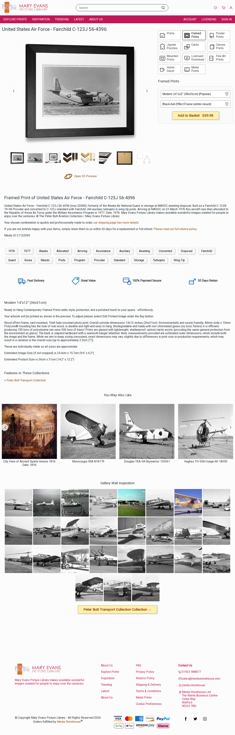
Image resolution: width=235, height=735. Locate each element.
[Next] (146, 90)
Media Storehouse (69, 721)
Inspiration (41, 19)
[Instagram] (205, 721)
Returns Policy (145, 678)
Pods (61, 260)
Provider (99, 260)
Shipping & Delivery (148, 684)
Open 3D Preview (85, 176)
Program (79, 260)
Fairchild (206, 251)
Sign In (226, 19)
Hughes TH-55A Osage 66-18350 (205, 461)
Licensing (209, 19)
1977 (27, 251)
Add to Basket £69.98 (195, 115)
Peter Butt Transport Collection (26, 380)
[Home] (25, 12)
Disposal (186, 251)
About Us (96, 19)
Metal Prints (144, 697)
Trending (62, 19)
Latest (79, 19)
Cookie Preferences (149, 704)
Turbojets (159, 260)
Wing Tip (179, 260)
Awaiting (144, 251)
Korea (28, 260)
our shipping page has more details (116, 222)
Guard (12, 260)
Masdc (45, 260)
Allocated (63, 251)
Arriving (82, 251)
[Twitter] (195, 721)
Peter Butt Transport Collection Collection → (117, 609)
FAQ (138, 665)
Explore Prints (15, 19)
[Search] (163, 8)
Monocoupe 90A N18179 (88, 461)
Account (189, 19)
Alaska (43, 251)
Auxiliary (124, 251)
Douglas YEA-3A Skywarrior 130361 (147, 461)
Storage (139, 260)
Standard (119, 260)
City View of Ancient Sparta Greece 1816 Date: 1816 (29, 463)
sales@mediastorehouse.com (201, 678)
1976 (11, 251)
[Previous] (12, 90)
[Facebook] (186, 721)
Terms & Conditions (148, 691)
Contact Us (185, 665)
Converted (165, 251)
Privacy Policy (145, 672)
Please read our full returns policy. (175, 229)
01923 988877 (191, 672)
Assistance (103, 251)
